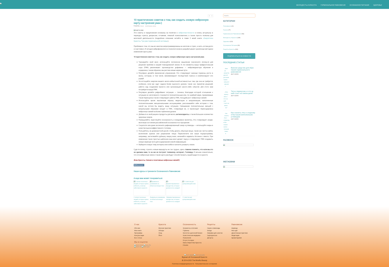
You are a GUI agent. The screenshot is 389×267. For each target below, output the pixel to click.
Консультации (139, 235)
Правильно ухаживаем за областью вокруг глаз (157, 199)
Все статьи (138, 238)
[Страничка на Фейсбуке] (147, 245)
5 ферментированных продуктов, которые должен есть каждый (173, 199)
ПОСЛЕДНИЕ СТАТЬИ (233, 62)
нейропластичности (186, 33)
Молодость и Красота (230, 37)
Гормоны (186, 230)
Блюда (209, 230)
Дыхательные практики (239, 233)
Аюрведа (234, 228)
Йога (160, 235)
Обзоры (161, 230)
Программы (138, 233)
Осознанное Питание (230, 45)
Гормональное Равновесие (232, 34)
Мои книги (137, 230)
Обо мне (137, 228)
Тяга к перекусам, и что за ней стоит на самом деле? (242, 92)
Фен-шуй (234, 230)
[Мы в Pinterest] (146, 247)
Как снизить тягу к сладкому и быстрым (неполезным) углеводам (243, 114)
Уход (160, 233)
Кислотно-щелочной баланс (192, 233)
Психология (187, 238)
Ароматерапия (236, 238)
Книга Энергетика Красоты (192, 243)
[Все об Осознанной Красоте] (1, 4)
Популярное (227, 26)
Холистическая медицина (191, 235)
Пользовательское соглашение (206, 264)
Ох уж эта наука (188, 240)
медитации (148, 26)
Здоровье (226, 41)
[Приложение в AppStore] (189, 255)
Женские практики (165, 228)
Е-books (185, 245)
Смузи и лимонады (213, 228)
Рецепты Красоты (229, 49)
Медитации (235, 235)
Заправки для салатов (214, 233)
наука (154, 26)
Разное (225, 30)
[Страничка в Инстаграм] (139, 245)
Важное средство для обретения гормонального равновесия (242, 70)
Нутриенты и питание (190, 228)
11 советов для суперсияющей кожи (189, 198)
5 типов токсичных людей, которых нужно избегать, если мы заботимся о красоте (141, 200)
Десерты (210, 238)
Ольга (142, 26)
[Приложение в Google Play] (199, 255)
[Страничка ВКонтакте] (138, 247)
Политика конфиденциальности (183, 264)
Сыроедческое (212, 235)
